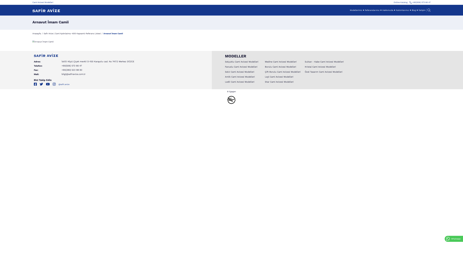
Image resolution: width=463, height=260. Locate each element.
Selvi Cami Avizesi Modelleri (239, 72)
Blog (414, 10)
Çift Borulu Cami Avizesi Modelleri (283, 72)
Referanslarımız (372, 10)
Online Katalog (401, 2)
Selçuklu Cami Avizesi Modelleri (241, 61)
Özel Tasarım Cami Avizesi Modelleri (323, 72)
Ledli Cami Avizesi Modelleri (239, 82)
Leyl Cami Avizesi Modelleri (279, 76)
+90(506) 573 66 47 (421, 2)
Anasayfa (36, 33)
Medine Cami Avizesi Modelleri (281, 61)
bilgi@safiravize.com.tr (73, 74)
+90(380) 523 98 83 (72, 70)
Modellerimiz (356, 10)
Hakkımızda (387, 10)
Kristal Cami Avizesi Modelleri (320, 66)
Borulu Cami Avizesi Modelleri (280, 66)
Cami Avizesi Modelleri (42, 2)
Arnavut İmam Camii (113, 33)
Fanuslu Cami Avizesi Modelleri (241, 66)
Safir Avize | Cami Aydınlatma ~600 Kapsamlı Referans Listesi (72, 33)
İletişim (422, 10)
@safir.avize (63, 84)
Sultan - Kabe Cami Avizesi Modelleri (324, 61)
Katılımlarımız (402, 10)
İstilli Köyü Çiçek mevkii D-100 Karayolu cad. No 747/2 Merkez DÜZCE (98, 61)
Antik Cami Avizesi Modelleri (240, 76)
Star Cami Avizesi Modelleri (279, 82)
